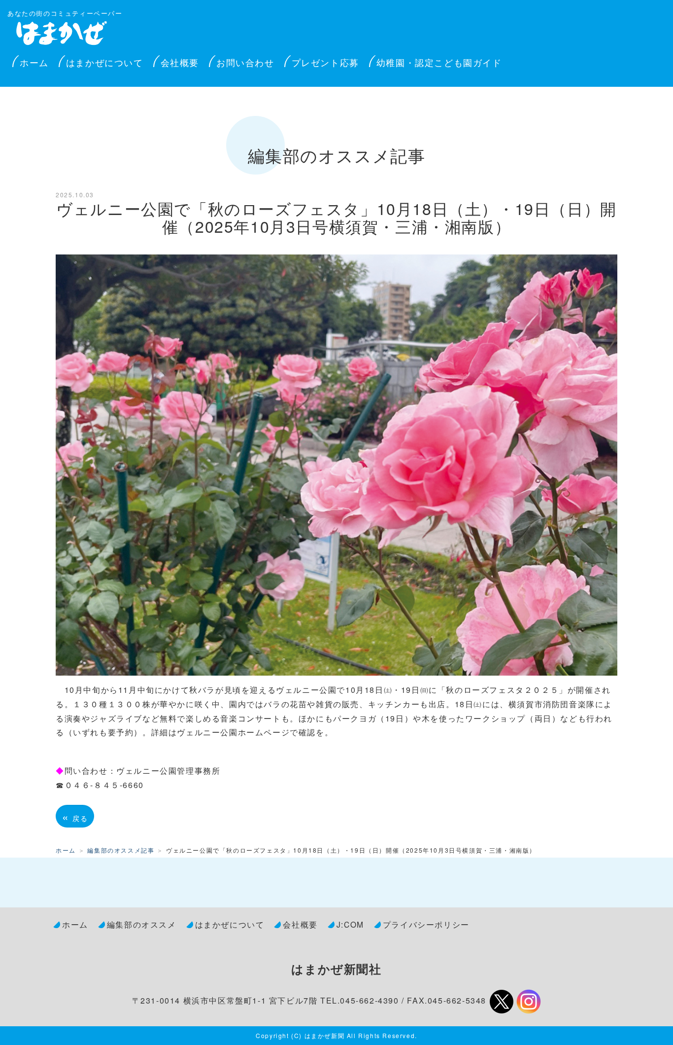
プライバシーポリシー (426, 924)
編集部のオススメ (141, 924)
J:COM (350, 924)
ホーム (34, 62)
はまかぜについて (104, 62)
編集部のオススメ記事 (120, 850)
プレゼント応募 (325, 62)
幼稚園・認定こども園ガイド (439, 62)
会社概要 (180, 62)
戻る (75, 816)
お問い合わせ (245, 62)
